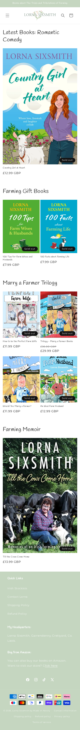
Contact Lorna (17, 596)
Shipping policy (22, 716)
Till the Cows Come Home (16, 557)
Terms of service (42, 722)
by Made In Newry (40, 710)
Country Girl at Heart (14, 168)
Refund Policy (17, 613)
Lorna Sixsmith (20, 710)
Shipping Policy (18, 605)
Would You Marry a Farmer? (17, 406)
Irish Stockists (17, 588)
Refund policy (43, 716)
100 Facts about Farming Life (54, 257)
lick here (51, 665)
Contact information (65, 710)
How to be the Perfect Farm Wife (20, 341)
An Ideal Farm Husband (52, 406)
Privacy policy (62, 716)
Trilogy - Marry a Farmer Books (56, 341)
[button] (7, 15)
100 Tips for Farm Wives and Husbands (17, 258)
